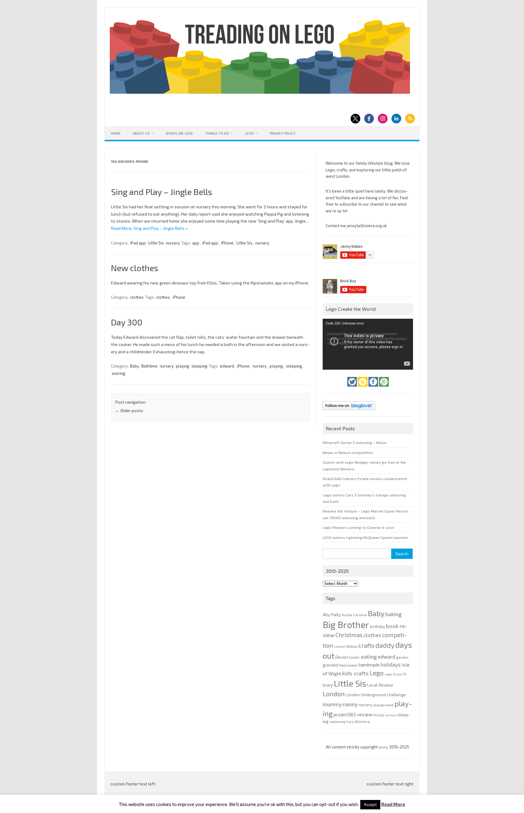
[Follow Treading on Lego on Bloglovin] (349, 411)
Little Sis (156, 242)
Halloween (348, 665)
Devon (341, 657)
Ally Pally (332, 614)
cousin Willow (346, 646)
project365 (345, 714)
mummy (332, 704)
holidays (391, 664)
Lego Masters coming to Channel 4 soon (358, 527)
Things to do (217, 133)
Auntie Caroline (354, 615)
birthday (377, 626)
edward (227, 366)
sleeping (199, 366)
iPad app (138, 242)
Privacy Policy (282, 133)
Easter (354, 657)
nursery (173, 242)
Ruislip (379, 715)
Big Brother (346, 624)
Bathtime (149, 366)
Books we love (179, 133)
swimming (337, 722)
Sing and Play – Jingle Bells (161, 191)
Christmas (349, 634)
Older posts (129, 410)
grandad (330, 665)
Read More (393, 804)
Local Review (380, 684)
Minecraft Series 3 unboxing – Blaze (354, 442)
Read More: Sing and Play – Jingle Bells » (149, 228)
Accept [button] (370, 804)
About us (141, 133)
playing (182, 366)
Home (116, 133)
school (390, 715)
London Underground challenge (376, 694)
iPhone (227, 242)
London (334, 693)
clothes (137, 297)
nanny (350, 704)
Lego (249, 133)
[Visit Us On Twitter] (352, 388)
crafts (366, 645)
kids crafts (355, 673)
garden (402, 657)
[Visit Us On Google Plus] (384, 388)
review (364, 714)
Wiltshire (362, 722)
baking (393, 614)
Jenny (383, 746)
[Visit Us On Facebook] (373, 388)
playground (383, 705)
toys (350, 722)
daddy (385, 645)
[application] (368, 344)
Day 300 (126, 322)
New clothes (134, 268)
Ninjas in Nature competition (348, 452)
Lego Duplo (394, 674)
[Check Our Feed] (363, 388)
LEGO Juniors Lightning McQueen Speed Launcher (365, 537)
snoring (118, 373)
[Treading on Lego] (260, 92)
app (195, 242)
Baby (134, 366)
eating (369, 656)
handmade (369, 664)
